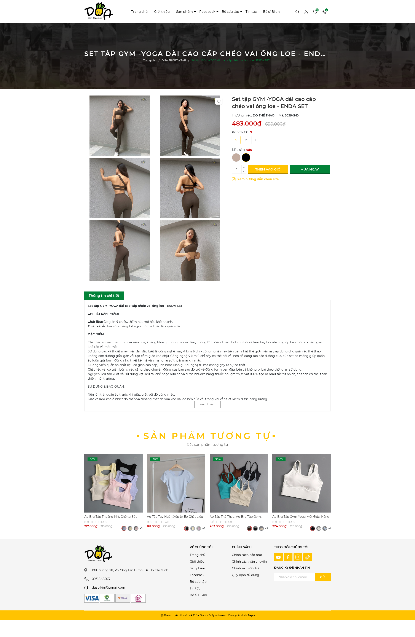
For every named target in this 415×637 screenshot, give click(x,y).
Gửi (323, 577)
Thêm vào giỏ (268, 169)
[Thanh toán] (91, 598)
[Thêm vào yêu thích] (218, 101)
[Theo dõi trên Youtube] (279, 557)
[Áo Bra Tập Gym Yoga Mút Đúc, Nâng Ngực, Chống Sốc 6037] (301, 483)
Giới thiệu (162, 12)
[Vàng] (130, 528)
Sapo (251, 615)
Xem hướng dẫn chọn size (257, 179)
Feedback (207, 12)
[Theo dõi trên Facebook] (289, 557)
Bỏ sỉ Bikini (272, 12)
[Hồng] (136, 528)
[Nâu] (236, 157)
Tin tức (251, 12)
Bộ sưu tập (230, 12)
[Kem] (261, 528)
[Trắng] (318, 528)
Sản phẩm (184, 12)
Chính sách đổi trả (245, 568)
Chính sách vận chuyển (249, 562)
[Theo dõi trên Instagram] (298, 557)
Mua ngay (309, 169)
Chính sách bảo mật (247, 555)
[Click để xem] (119, 127)
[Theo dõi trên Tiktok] (307, 557)
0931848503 (101, 579)
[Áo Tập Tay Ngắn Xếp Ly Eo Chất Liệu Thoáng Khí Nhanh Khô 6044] (176, 483)
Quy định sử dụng (245, 575)
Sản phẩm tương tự (207, 436)
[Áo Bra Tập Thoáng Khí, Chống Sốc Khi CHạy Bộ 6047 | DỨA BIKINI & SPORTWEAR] (113, 483)
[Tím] (123, 528)
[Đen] (246, 157)
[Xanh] (324, 528)
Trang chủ (139, 12)
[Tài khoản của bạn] (306, 11)
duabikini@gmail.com (108, 587)
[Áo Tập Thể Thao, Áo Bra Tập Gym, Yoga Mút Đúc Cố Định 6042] (239, 483)
